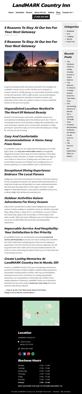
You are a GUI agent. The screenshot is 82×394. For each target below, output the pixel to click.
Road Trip (71, 41)
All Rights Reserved (43, 392)
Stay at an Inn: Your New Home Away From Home (25, 290)
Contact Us (67, 12)
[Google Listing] (41, 313)
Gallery (51, 12)
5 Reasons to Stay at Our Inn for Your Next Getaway (30, 29)
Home (11, 12)
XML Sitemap (65, 392)
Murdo (69, 39)
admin (6, 35)
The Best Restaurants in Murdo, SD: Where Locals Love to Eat (72, 132)
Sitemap (56, 392)
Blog (58, 12)
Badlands (70, 31)
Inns (68, 34)
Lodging (70, 36)
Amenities (20, 12)
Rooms (29, 12)
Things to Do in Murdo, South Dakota (20, 292)
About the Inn (40, 12)
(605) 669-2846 (42, 17)
